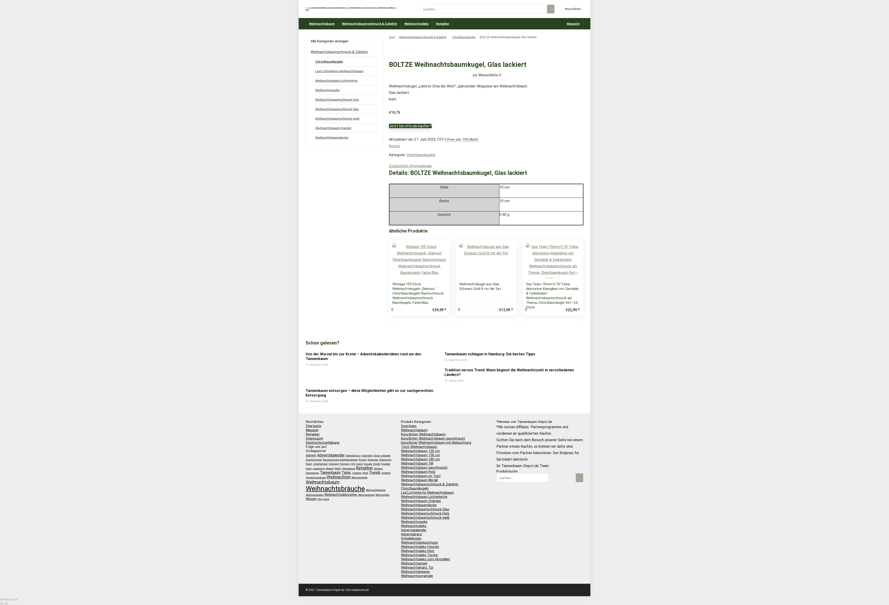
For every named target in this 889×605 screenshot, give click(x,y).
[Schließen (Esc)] (16, 599)
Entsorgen (373, 459)
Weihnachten (339, 477)
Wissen (311, 499)
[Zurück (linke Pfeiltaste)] (2, 603)
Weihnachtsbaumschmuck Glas (337, 109)
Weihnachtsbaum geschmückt (424, 467)
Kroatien (385, 463)
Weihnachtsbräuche (335, 489)
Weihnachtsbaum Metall (419, 480)
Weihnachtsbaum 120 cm (420, 451)
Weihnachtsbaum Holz (418, 472)
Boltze (394, 146)
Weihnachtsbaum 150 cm (420, 455)
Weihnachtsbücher (376, 490)
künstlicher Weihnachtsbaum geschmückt (433, 438)
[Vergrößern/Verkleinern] (2, 599)
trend (365, 473)
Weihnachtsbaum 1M (417, 463)
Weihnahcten (382, 494)
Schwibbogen (411, 538)
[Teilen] (11, 599)
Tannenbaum (330, 472)
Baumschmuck (314, 459)
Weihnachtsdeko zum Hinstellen (425, 559)
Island (359, 463)
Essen (309, 463)
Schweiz (378, 468)
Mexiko (330, 468)
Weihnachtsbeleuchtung (419, 542)
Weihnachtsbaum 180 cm (420, 459)
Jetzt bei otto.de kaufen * (410, 126)
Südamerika (312, 473)
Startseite (313, 426)
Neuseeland (348, 468)
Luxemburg (319, 468)
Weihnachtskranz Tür (417, 567)
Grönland (334, 463)
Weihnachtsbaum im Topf (421, 476)
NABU (338, 468)
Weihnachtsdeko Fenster (420, 547)
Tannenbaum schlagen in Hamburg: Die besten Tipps (489, 354)
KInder (376, 463)
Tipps (346, 472)
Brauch (363, 459)
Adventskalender (331, 455)
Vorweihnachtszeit (316, 477)
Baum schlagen (382, 455)
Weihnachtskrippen (415, 572)
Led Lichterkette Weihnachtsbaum (339, 71)
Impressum (314, 438)
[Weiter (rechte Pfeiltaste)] (6, 603)
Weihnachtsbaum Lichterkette (336, 80)
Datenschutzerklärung (322, 443)
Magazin (573, 23)
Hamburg (345, 463)
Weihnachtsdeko (416, 23)
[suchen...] (550, 9)
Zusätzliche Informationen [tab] (410, 166)
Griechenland (320, 463)
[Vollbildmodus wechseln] (6, 599)
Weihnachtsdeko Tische (419, 555)
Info (353, 463)
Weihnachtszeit (366, 494)
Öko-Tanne (323, 499)
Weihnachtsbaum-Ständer (333, 128)
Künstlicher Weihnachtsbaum (423, 434)
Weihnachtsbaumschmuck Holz (337, 99)
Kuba (309, 468)
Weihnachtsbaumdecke (331, 137)
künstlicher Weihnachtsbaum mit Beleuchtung (436, 443)
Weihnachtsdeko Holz (417, 551)
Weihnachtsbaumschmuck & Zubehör (369, 23)
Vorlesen (386, 473)
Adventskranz (353, 455)
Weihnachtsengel (414, 563)
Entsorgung (385, 459)
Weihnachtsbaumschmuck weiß (337, 118)
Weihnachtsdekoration (340, 494)
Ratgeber (442, 23)
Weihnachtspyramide (417, 576)
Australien (367, 455)
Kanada (368, 463)
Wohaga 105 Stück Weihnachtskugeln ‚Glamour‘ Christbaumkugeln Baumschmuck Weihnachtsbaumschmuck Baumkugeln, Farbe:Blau (418, 293)
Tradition (357, 473)
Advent (311, 455)
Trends (374, 472)
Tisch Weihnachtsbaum (419, 447)
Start (392, 37)
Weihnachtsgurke (327, 90)
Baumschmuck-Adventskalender (340, 459)
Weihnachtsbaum (322, 23)
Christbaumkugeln (464, 37)
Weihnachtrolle (359, 477)
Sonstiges (408, 426)
